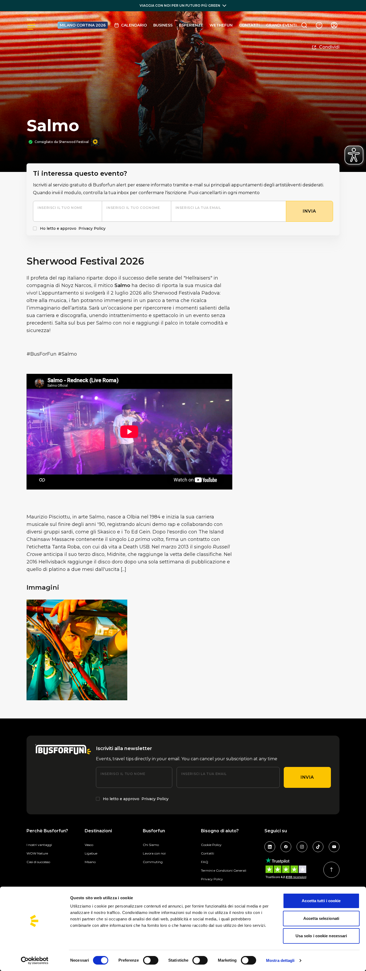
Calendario (134, 25)
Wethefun (221, 25)
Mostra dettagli (280, 960)
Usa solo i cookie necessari (321, 936)
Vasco (89, 845)
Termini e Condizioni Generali (223, 870)
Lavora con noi (154, 853)
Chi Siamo (151, 845)
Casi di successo (38, 862)
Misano (90, 862)
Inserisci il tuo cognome (133, 208)
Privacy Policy (92, 228)
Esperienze (191, 25)
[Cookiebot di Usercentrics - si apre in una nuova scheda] (34, 961)
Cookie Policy (211, 845)
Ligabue (91, 853)
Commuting (153, 862)
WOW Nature (37, 853)
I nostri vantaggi (39, 845)
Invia (307, 777)
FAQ (204, 862)
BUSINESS (163, 25)
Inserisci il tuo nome (60, 208)
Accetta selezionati (321, 918)
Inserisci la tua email (198, 208)
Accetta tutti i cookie (321, 900)
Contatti (249, 25)
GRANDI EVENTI (281, 25)
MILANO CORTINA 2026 (83, 25)
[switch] (150, 960)
